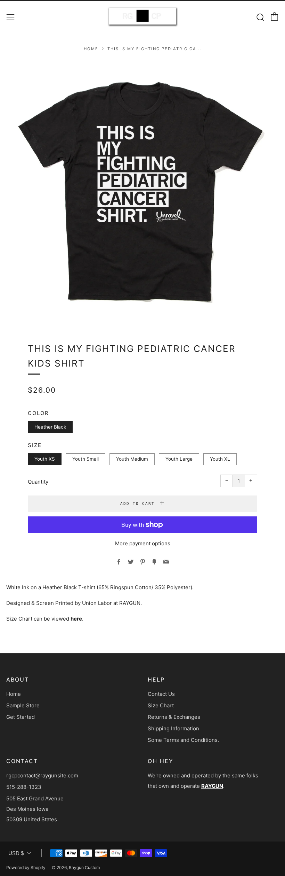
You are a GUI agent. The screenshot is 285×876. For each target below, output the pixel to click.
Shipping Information (173, 728)
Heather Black (50, 427)
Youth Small (85, 459)
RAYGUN (212, 786)
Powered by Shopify (26, 867)
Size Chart (161, 705)
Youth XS (44, 459)
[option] (142, 192)
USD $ (16, 853)
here (76, 618)
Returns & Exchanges (174, 717)
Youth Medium (132, 459)
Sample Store (23, 705)
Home (91, 48)
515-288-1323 (23, 787)
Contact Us (161, 694)
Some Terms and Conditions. (183, 740)
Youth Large (179, 459)
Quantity (38, 481)
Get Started (20, 717)
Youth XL (220, 459)
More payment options (142, 543)
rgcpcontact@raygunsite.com (42, 775)
